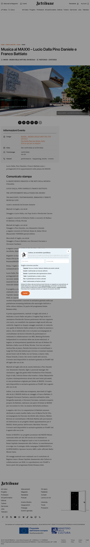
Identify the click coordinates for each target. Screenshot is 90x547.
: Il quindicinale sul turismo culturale (34, 279)
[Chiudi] (68, 251)
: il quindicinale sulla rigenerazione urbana (37, 273)
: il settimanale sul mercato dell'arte (35, 271)
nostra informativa (45, 285)
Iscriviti (25, 293)
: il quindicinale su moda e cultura (34, 276)
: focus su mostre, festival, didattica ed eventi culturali (41, 268)
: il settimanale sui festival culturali (34, 281)
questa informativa (61, 287)
